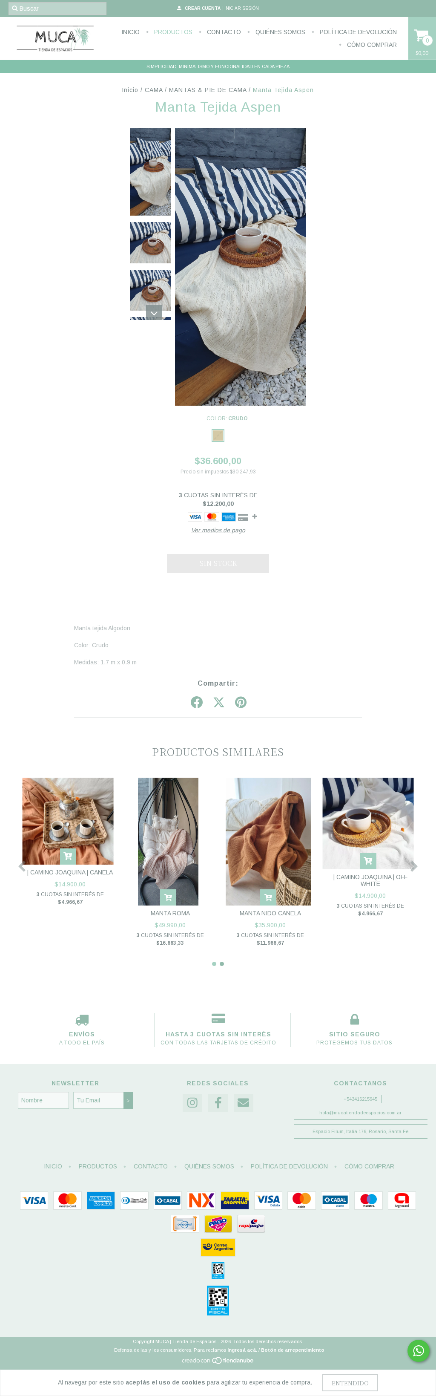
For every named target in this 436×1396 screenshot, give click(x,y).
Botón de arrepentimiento (292, 1350)
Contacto (223, 32)
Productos (172, 32)
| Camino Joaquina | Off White (370, 880)
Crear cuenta (203, 8)
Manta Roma (170, 913)
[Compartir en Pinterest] (241, 702)
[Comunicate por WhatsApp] (418, 1351)
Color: (227, 418)
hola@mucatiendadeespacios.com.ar (360, 1112)
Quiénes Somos (279, 32)
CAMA (154, 90)
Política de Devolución (357, 32)
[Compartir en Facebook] (197, 702)
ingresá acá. (242, 1350)
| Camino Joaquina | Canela (70, 872)
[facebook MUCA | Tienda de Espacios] (218, 1103)
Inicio (130, 32)
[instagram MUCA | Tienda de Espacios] (192, 1103)
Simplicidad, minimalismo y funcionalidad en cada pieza (218, 66)
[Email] (243, 1103)
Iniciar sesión (241, 8)
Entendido (350, 1383)
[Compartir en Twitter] (219, 702)
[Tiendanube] (218, 1363)
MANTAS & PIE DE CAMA (208, 90)
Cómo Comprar (371, 44)
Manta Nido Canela (270, 913)
